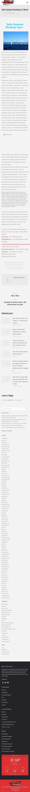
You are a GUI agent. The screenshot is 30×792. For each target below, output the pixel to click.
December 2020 (5, 475)
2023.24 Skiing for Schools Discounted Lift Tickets (13, 427)
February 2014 (5, 577)
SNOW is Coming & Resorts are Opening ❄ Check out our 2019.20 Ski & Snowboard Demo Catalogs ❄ (20, 365)
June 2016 (4, 546)
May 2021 (4, 469)
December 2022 (5, 457)
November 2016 (5, 537)
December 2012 (5, 595)
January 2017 (5, 535)
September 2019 (6, 494)
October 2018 (5, 508)
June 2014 (4, 573)
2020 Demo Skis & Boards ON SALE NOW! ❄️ (20, 353)
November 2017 (5, 523)
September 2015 (6, 558)
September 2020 (6, 479)
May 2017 (4, 529)
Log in (3, 647)
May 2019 (4, 500)
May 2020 (4, 486)
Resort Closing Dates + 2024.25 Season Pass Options (14, 423)
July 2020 (4, 482)
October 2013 (5, 579)
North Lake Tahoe (11, 268)
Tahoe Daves (19, 268)
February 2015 (5, 562)
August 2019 (5, 496)
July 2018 (4, 513)
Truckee (3, 635)
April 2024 (4, 442)
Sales (3, 620)
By (21, 262)
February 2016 (5, 552)
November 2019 (5, 490)
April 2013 (4, 587)
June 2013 (4, 583)
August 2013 (5, 581)
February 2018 (5, 519)
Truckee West (5, 637)
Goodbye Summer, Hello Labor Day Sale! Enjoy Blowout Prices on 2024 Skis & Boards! (15, 416)
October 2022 (5, 459)
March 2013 (4, 589)
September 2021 (6, 467)
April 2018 (4, 515)
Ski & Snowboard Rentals (7, 623)
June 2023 (4, 453)
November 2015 (5, 554)
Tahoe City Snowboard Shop (8, 629)
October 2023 (5, 448)
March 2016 (4, 550)
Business (4, 606)
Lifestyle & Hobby (6, 614)
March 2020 (4, 488)
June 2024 (4, 440)
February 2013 (5, 591)
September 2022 (6, 461)
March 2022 (4, 463)
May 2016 (4, 548)
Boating (11, 266)
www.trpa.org (5, 236)
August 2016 (5, 542)
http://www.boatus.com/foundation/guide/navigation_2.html (16, 244)
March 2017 (4, 531)
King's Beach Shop (6, 612)
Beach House (5, 604)
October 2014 (5, 569)
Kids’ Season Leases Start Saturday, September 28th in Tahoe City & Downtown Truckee (20, 380)
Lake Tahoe (16, 266)
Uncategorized (12, 262)
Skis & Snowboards (6, 625)
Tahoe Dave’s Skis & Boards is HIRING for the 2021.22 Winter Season (19, 343)
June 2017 (4, 527)
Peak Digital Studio (15, 788)
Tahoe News (5, 633)
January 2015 (5, 564)
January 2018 (5, 521)
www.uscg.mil (5, 251)
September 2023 (6, 450)
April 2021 (4, 471)
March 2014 (4, 575)
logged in (10, 400)
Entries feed (4, 650)
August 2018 (5, 511)
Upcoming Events (6, 641)
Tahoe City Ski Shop (6, 627)
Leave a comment (19, 264)
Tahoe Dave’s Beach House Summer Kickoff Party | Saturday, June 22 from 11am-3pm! (14, 420)
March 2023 (4, 455)
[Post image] (6, 321)
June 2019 (4, 498)
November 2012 (5, 598)
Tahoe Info (4, 631)
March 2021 (4, 473)
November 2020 (5, 477)
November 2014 (5, 566)
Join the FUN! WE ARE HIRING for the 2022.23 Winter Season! (19, 332)
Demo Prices (5, 608)
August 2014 (5, 571)
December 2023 (5, 444)
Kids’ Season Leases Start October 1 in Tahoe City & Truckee (19, 320)
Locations (4, 616)
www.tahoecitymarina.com (8, 249)
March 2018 (4, 517)
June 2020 (4, 484)
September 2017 (6, 525)
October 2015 (5, 556)
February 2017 (5, 533)
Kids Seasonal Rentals (7, 610)
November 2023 (5, 446)
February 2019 (5, 502)
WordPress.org (5, 654)
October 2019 (5, 492)
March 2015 (4, 560)
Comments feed (5, 652)
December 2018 (5, 504)
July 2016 (4, 544)
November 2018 (5, 506)
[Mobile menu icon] (27, 2)
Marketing (4, 618)
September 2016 (6, 540)
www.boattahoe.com (6, 239)
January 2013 (5, 593)
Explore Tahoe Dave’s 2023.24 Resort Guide (12, 425)
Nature (21, 266)
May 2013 (4, 585)
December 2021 (5, 465)
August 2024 (5, 438)
